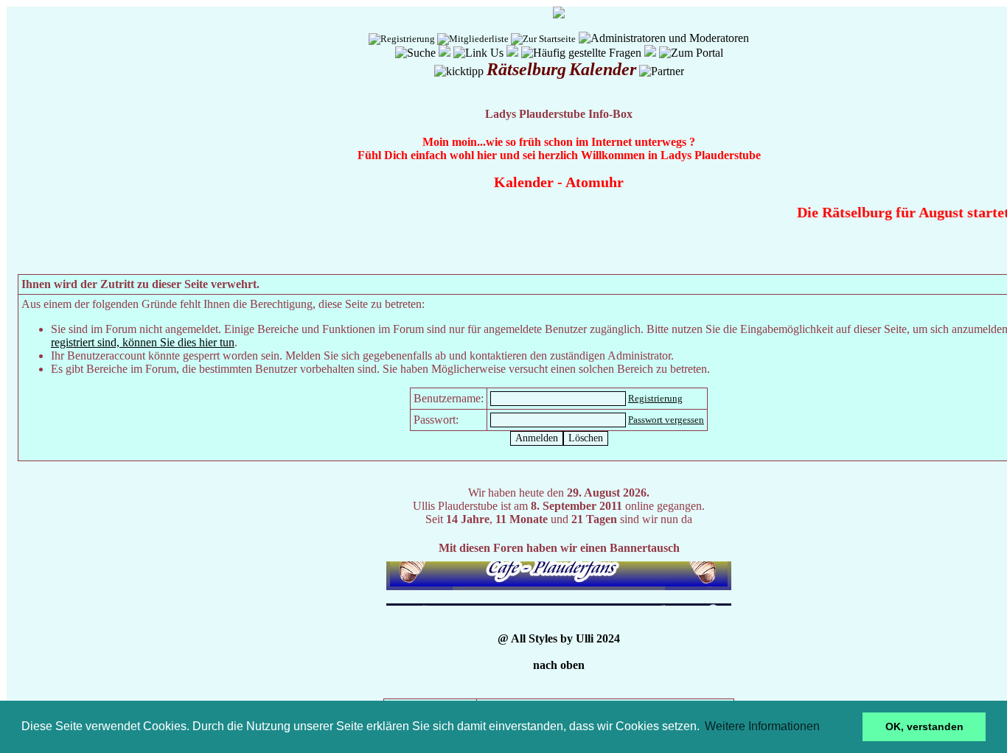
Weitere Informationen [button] (762, 726)
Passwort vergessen (666, 419)
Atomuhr (594, 182)
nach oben (559, 665)
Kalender (524, 182)
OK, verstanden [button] (924, 726)
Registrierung (655, 398)
